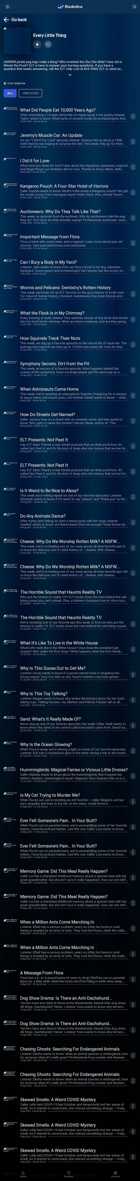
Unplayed (31, 93)
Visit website (16, 83)
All (10, 93)
